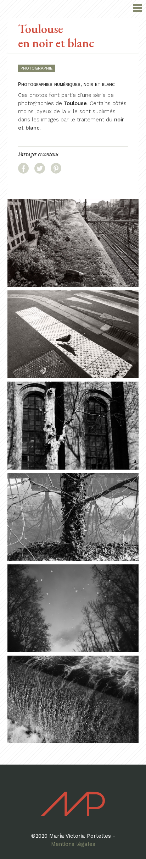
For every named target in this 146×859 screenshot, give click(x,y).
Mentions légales (73, 844)
